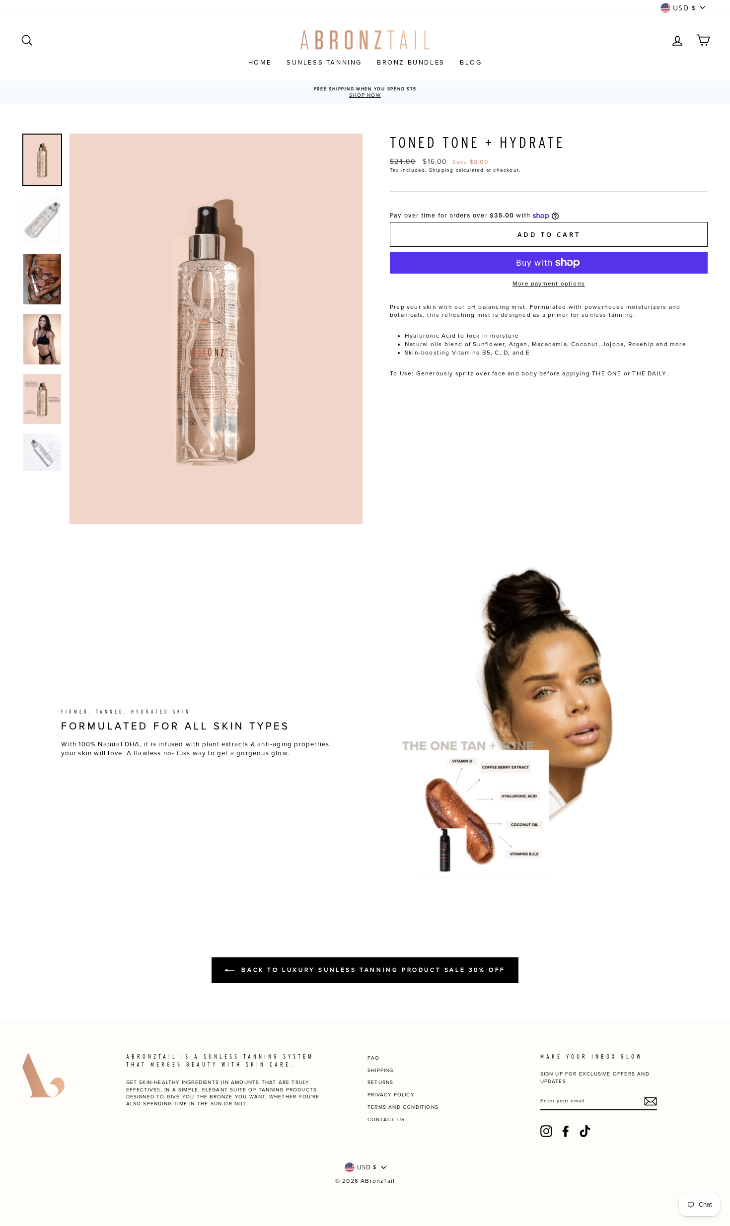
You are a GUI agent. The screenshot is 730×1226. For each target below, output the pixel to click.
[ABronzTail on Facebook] (566, 1131)
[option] (365, 92)
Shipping (441, 170)
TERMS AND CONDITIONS (402, 1107)
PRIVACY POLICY (390, 1095)
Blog (471, 63)
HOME (260, 63)
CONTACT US (386, 1120)
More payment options (548, 283)
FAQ (373, 1058)
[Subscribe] (650, 1101)
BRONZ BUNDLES (411, 63)
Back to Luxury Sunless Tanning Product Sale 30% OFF (372, 969)
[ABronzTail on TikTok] (585, 1131)
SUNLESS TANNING (324, 63)
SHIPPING (380, 1071)
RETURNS (380, 1082)
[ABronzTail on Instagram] (546, 1131)
